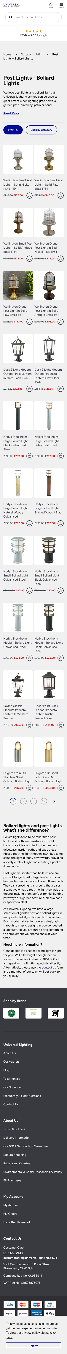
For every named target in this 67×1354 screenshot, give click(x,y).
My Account (11, 1205)
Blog (6, 1070)
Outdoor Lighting (32, 54)
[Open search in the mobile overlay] (33, 17)
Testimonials (11, 1079)
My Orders (10, 1213)
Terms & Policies (14, 1129)
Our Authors (11, 1062)
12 (43, 801)
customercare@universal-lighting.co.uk (30, 1257)
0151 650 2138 (13, 1253)
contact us (49, 967)
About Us (9, 1053)
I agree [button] (33, 1345)
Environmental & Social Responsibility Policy (32, 1172)
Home (7, 54)
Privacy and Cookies (16, 1163)
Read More (11, 113)
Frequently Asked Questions (22, 1096)
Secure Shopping (14, 1155)
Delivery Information (16, 1137)
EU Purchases (12, 1180)
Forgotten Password (16, 1222)
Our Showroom (13, 1087)
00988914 (35, 1275)
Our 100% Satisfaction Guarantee (25, 1146)
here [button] (9, 1337)
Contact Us (10, 1104)
